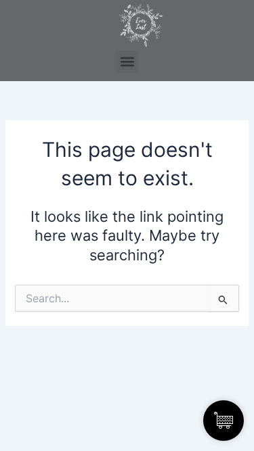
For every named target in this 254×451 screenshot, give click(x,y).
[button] (127, 62)
